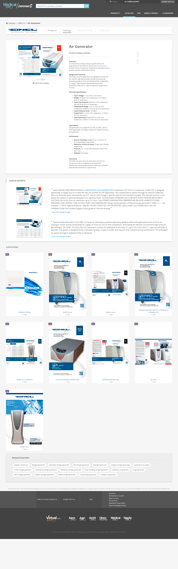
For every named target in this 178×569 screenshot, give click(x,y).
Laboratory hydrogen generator (46, 470)
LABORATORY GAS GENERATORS (99, 190)
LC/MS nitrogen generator (23, 470)
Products (115, 13)
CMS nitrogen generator (22, 475)
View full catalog (42, 83)
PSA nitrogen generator (81, 465)
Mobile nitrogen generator (67, 475)
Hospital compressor (21, 465)
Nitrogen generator (38, 465)
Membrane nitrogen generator (71, 470)
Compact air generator (108, 475)
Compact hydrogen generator (44, 475)
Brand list (112, 493)
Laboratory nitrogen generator (59, 465)
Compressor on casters (142, 465)
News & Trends (151, 13)
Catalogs (129, 13)
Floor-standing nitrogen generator (96, 470)
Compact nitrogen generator (120, 465)
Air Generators (102, 66)
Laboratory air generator (120, 470)
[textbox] (60, 6)
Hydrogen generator (100, 465)
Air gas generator (138, 470)
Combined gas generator (88, 475)
